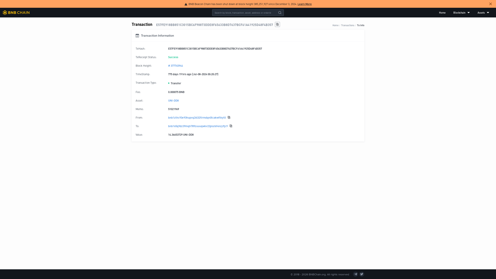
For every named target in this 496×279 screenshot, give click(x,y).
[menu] (464, 12)
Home (442, 12)
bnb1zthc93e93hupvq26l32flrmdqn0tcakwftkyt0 (197, 117)
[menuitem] (442, 12)
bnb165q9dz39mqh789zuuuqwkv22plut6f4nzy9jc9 (198, 125)
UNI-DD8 (173, 100)
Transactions (347, 25)
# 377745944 (175, 65)
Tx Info (360, 25)
